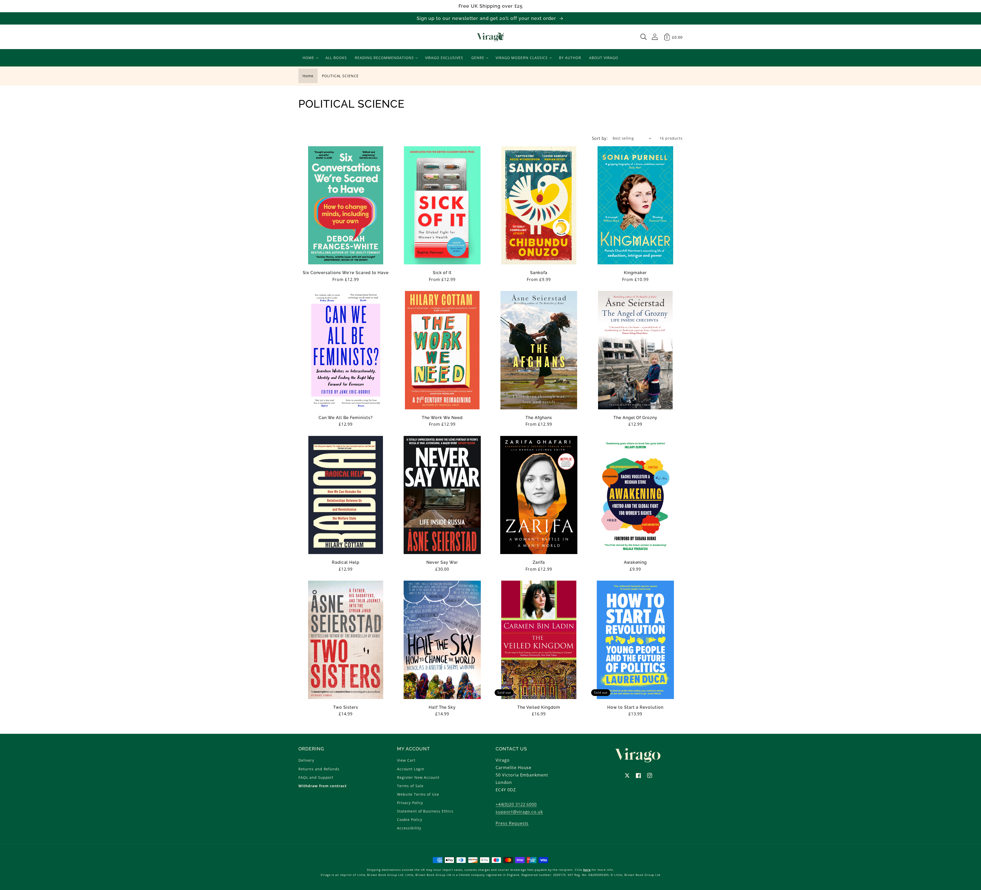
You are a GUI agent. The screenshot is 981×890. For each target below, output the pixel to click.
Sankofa (538, 273)
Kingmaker (635, 273)
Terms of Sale (410, 785)
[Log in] (655, 36)
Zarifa (539, 562)
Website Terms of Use (418, 794)
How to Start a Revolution (635, 707)
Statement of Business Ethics (425, 811)
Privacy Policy (410, 802)
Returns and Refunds (319, 769)
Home (307, 75)
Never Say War (442, 562)
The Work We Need (442, 417)
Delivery (306, 760)
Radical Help (346, 562)
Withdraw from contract (322, 785)
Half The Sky (442, 707)
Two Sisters (345, 707)
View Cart (406, 760)
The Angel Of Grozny (635, 417)
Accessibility (409, 828)
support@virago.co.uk (519, 812)
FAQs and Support (315, 777)
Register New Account (418, 777)
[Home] (491, 37)
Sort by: (600, 138)
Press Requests (512, 823)
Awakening (635, 562)
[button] (643, 37)
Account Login (410, 769)
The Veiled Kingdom (538, 707)
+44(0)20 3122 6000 (516, 804)
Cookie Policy (409, 819)
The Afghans (538, 417)
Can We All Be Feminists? (346, 417)
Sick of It (442, 273)
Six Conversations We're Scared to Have (346, 273)
